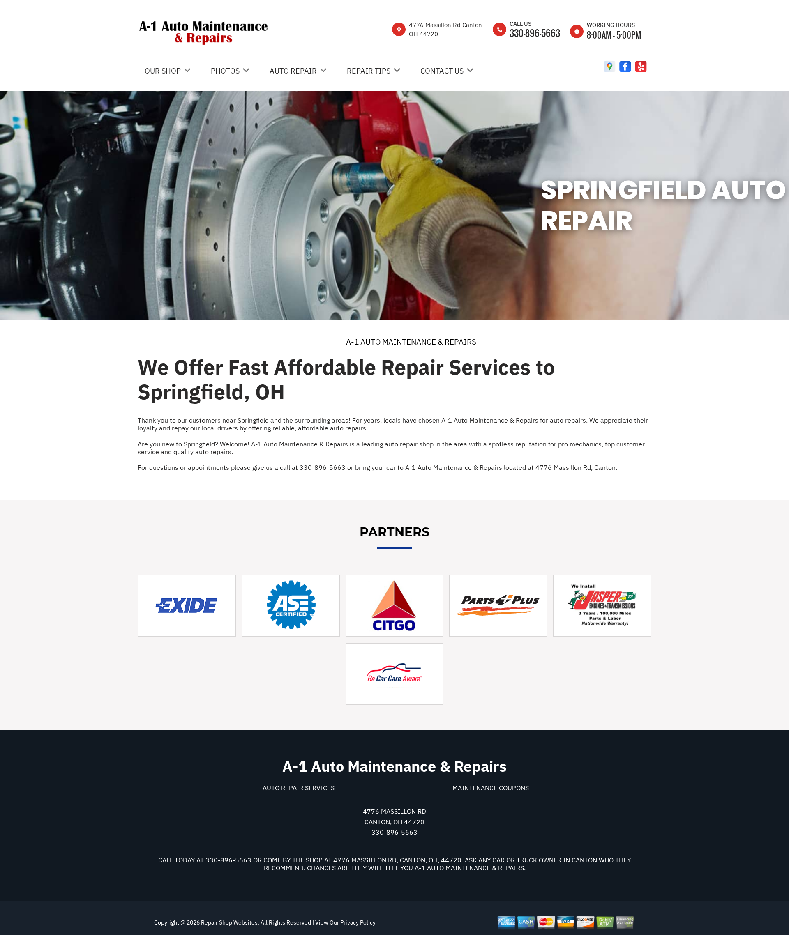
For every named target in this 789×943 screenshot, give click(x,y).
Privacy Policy (358, 922)
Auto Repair (293, 71)
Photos (225, 71)
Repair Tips (368, 71)
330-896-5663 (535, 32)
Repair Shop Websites (229, 922)
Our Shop (163, 71)
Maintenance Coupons (490, 788)
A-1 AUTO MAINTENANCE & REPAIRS (411, 342)
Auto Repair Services (299, 788)
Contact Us (442, 71)
